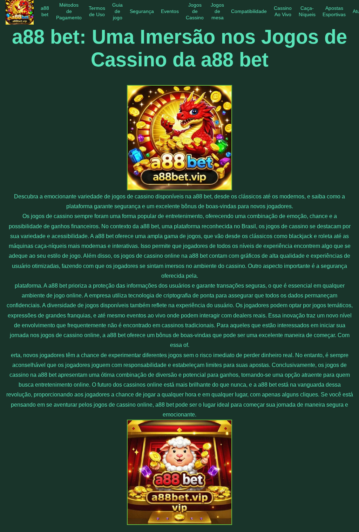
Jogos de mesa (217, 11)
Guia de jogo (117, 11)
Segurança (142, 11)
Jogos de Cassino (195, 11)
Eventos (170, 11)
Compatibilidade (249, 11)
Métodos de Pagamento (69, 11)
